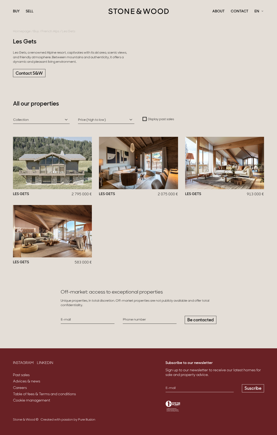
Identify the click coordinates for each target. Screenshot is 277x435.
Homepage (22, 31)
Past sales (21, 375)
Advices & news (26, 381)
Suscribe (253, 388)
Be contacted (200, 320)
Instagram (23, 363)
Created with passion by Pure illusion (68, 419)
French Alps (50, 31)
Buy (16, 11)
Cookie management (31, 401)
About (218, 11)
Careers (20, 388)
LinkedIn (45, 363)
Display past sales (161, 119)
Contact (239, 11)
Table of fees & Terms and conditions (44, 394)
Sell (29, 11)
